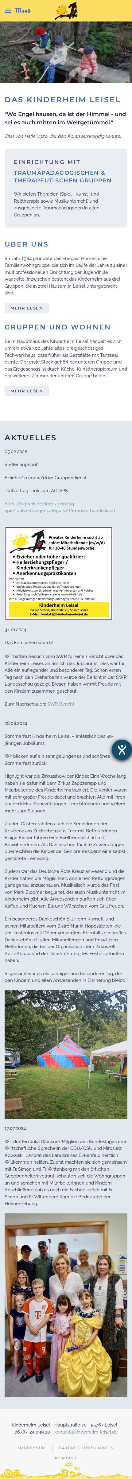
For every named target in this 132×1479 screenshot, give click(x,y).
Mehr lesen (26, 308)
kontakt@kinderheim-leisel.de (86, 1432)
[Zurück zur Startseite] (66, 10)
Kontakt (66, 1458)
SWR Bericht (60, 704)
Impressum (32, 1448)
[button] (17, 10)
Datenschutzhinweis (86, 1448)
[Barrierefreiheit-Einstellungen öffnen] (122, 750)
